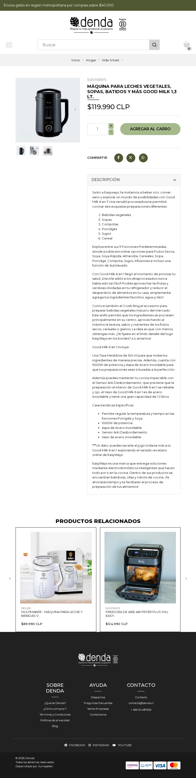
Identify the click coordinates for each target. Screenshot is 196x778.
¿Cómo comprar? (55, 708)
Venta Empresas (98, 708)
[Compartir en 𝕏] (130, 157)
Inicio (75, 60)
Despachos (98, 697)
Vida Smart (110, 60)
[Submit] (154, 45)
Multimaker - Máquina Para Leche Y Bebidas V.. (52, 614)
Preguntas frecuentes (98, 703)
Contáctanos (98, 714)
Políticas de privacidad (55, 720)
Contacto (141, 697)
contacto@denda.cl (141, 703)
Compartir (97, 157)
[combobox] (99, 45)
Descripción (105, 179)
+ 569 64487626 (141, 709)
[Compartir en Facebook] (118, 157)
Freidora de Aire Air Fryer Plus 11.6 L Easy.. (137, 614)
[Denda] (98, 25)
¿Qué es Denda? (55, 703)
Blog (55, 726)
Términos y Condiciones (55, 714)
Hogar (91, 60)
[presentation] (20, 109)
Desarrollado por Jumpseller (34, 766)
